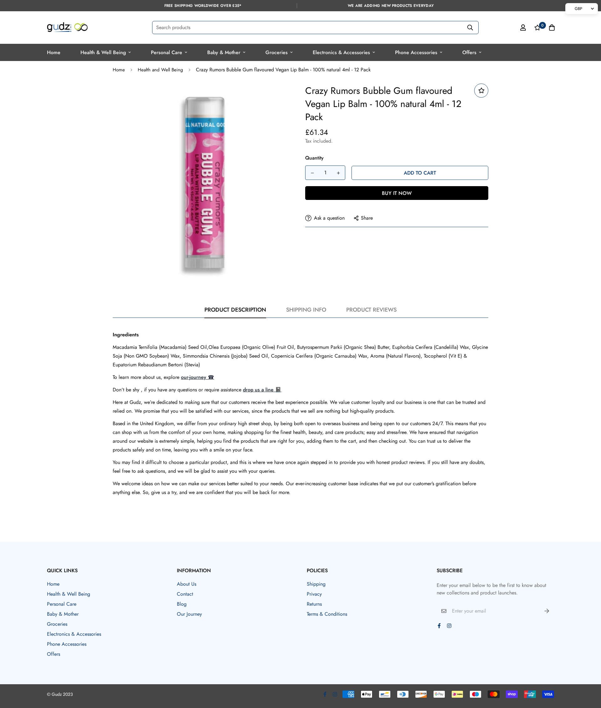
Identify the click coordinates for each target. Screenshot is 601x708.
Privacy (314, 594)
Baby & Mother (223, 52)
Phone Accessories (416, 52)
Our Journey (189, 614)
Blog (182, 604)
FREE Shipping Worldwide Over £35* (203, 5)
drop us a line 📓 (262, 389)
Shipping (316, 584)
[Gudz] (67, 27)
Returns (314, 604)
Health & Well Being (103, 52)
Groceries (276, 52)
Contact (185, 594)
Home (53, 52)
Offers (469, 52)
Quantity (314, 157)
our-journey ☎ (197, 377)
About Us (186, 584)
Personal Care (166, 52)
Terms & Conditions (327, 614)
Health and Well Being (160, 69)
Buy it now (397, 193)
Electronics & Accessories (341, 52)
